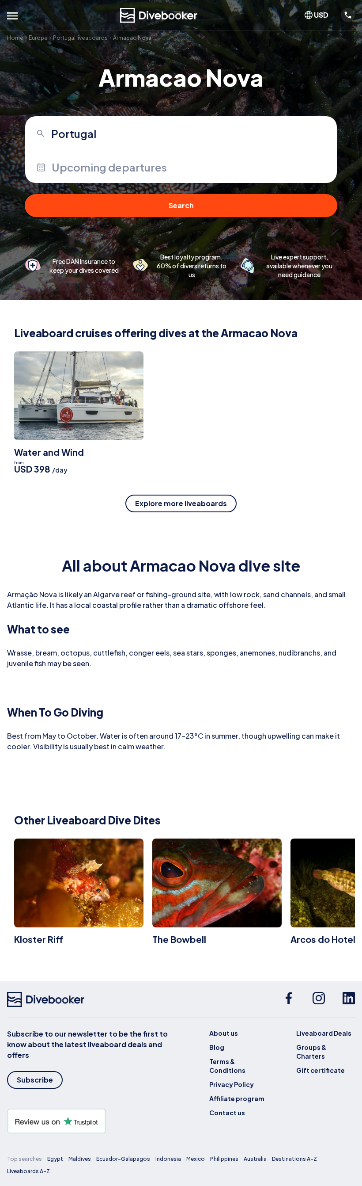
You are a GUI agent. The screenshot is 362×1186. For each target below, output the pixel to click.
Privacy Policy (231, 1084)
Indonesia (168, 1158)
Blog (216, 1047)
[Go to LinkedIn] (349, 999)
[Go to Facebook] (289, 999)
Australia (255, 1158)
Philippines (224, 1158)
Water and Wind (49, 452)
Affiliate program (236, 1098)
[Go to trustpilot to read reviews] (94, 1121)
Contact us (227, 1113)
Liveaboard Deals (323, 1033)
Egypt (55, 1158)
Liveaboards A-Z (28, 1171)
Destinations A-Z (294, 1158)
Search (181, 205)
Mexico (195, 1158)
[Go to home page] (159, 15)
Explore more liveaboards (181, 503)
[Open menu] (12, 15)
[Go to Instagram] (319, 999)
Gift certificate (320, 1070)
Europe (38, 37)
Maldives (79, 1158)
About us (223, 1033)
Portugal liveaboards (80, 37)
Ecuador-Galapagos (123, 1158)
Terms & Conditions (227, 1065)
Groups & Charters (311, 1051)
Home (15, 37)
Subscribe (35, 1079)
